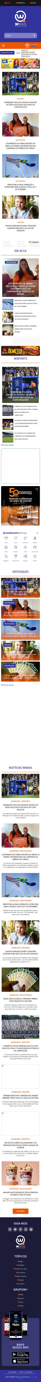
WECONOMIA (20, 140)
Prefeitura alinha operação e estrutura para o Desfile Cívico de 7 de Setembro (20, 187)
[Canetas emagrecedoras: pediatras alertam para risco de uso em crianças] (20, 651)
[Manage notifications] (36, 1377)
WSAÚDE (20, 222)
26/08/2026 (15, 801)
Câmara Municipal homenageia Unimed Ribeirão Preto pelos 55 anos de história (21, 1096)
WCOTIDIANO (20, 181)
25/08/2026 (16, 1092)
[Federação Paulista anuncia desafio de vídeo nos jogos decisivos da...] (20, 588)
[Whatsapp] (26, 1229)
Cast (33, 3)
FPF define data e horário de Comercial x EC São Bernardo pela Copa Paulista (25, 436)
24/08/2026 (14, 1189)
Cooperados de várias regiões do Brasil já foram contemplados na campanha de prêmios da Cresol (20, 145)
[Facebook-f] (20, 1229)
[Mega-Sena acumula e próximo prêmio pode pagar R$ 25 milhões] (20, 672)
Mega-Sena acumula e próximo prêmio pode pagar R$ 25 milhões (25, 329)
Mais (7, 3)
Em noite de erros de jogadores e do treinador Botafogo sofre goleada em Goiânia (25, 423)
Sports (20, 3)
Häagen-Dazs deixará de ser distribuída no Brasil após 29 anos (20, 1193)
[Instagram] (10, 1229)
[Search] (34, 35)
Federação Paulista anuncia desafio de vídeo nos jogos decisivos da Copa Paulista (20, 104)
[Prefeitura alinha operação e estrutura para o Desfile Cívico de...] (20, 630)
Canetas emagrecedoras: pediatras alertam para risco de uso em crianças (20, 228)
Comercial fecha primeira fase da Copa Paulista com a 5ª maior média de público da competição (20, 1048)
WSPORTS (20, 99)
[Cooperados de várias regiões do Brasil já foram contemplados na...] (20, 609)
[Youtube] (15, 1229)
